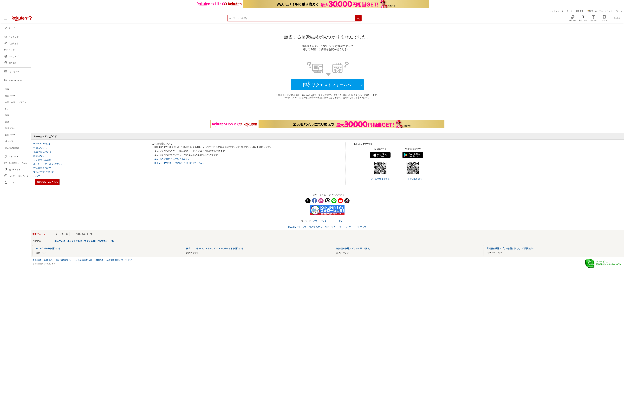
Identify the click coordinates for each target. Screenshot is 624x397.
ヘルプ (36, 176)
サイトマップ (360, 227)
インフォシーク (556, 11)
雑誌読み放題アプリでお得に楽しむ (353, 248)
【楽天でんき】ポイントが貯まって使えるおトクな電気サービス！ (84, 241)
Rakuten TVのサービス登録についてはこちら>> (179, 163)
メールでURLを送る (380, 179)
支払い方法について (43, 172)
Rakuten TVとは (41, 143)
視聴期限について (42, 151)
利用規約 (48, 260)
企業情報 (36, 260)
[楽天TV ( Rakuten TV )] (22, 19)
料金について (40, 147)
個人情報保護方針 (64, 260)
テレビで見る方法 (42, 159)
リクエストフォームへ (331, 85)
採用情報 (99, 260)
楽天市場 (580, 11)
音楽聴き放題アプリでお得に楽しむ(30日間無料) (510, 248)
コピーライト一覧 (333, 227)
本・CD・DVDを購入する (48, 248)
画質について (40, 155)
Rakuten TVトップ (297, 227)
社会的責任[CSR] (84, 260)
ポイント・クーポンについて (48, 163)
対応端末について (42, 167)
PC (340, 221)
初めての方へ (315, 227)
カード (569, 11)
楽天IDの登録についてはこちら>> (171, 159)
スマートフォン (320, 221)
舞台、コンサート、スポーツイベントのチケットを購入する (214, 248)
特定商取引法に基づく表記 (119, 260)
